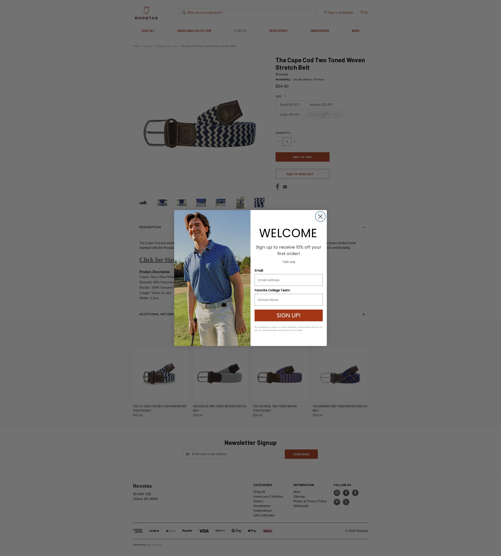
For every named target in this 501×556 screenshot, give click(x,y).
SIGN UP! (289, 315)
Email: (259, 270)
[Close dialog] (320, 216)
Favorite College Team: (272, 290)
